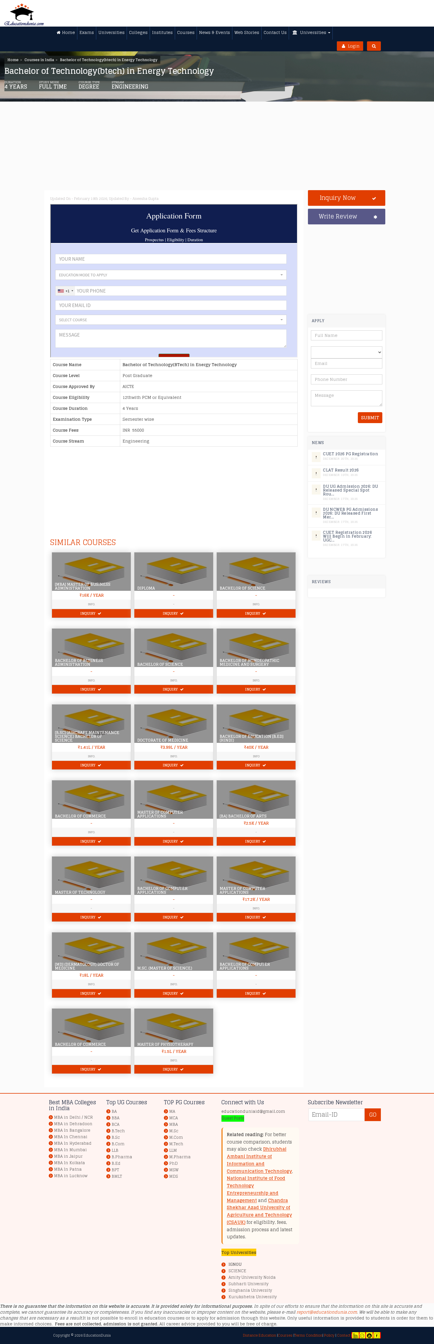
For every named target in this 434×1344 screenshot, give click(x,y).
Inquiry (88, 613)
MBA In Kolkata (69, 1162)
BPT (115, 1170)
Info (256, 756)
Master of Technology (80, 892)
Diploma (146, 588)
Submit (370, 418)
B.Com (118, 1144)
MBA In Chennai (70, 1136)
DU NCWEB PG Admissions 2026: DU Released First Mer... (350, 513)
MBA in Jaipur (68, 1156)
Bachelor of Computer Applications (162, 890)
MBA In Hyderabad (73, 1143)
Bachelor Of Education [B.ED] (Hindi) (251, 738)
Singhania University (250, 1290)
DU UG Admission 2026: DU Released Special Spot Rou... (350, 490)
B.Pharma (122, 1157)
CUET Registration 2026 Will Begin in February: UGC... (347, 536)
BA (114, 1111)
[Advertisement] (226, 148)
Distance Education (259, 1335)
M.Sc (173, 1131)
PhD (173, 1163)
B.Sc (116, 1137)
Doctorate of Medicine (162, 740)
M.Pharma (180, 1157)
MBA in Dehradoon (73, 1123)
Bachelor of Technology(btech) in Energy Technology (108, 60)
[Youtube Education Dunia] (369, 1335)
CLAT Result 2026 (341, 470)
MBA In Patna (68, 1169)
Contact (343, 1335)
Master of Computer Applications (160, 814)
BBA (115, 1118)
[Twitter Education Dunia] (362, 1335)
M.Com (176, 1137)
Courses (285, 1335)
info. (173, 680)
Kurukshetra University (253, 1297)
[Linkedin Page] (355, 1335)
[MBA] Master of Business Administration (82, 586)
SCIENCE (237, 1271)
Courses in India (39, 60)
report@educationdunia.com (326, 1312)
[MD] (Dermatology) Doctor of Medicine (87, 966)
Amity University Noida (252, 1277)
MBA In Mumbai (70, 1149)
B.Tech (118, 1131)
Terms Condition (308, 1335)
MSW (174, 1170)
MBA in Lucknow (70, 1175)
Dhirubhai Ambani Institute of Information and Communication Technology (259, 1160)
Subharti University (248, 1284)
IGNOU (235, 1264)
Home (13, 60)
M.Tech (176, 1144)
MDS (173, 1176)
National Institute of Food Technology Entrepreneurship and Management (256, 1189)
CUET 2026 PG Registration (350, 454)
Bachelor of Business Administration (79, 662)
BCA (115, 1124)
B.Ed (116, 1163)
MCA (173, 1118)
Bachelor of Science (242, 588)
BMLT (117, 1176)
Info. (91, 604)
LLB (115, 1150)
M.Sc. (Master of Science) (164, 968)
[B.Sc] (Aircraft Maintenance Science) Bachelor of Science (87, 736)
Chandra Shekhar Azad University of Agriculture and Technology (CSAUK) (259, 1211)
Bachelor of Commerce (80, 816)
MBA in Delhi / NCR (73, 1117)
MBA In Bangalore (72, 1130)
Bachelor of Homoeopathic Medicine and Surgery (249, 662)
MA (172, 1111)
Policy (329, 1335)
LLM (173, 1150)
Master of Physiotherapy (165, 1044)
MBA (173, 1124)
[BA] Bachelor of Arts (243, 816)
